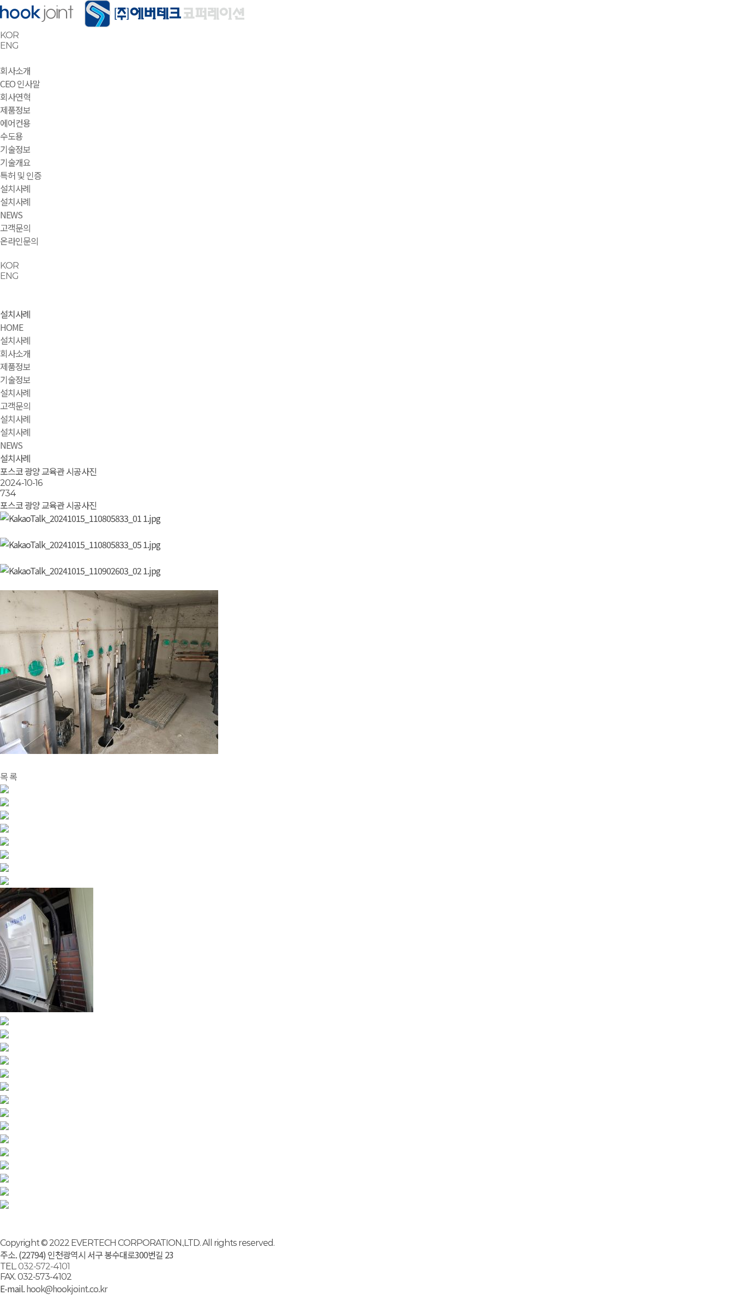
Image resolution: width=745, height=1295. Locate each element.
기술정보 (15, 149)
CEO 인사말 (20, 83)
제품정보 (15, 109)
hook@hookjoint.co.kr (66, 1288)
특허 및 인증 (20, 175)
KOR (9, 35)
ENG (9, 45)
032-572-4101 (44, 1266)
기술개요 (15, 162)
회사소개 (15, 70)
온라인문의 (19, 240)
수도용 (11, 135)
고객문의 (15, 227)
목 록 (8, 776)
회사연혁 (15, 96)
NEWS (11, 214)
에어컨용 (15, 122)
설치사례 (15, 188)
